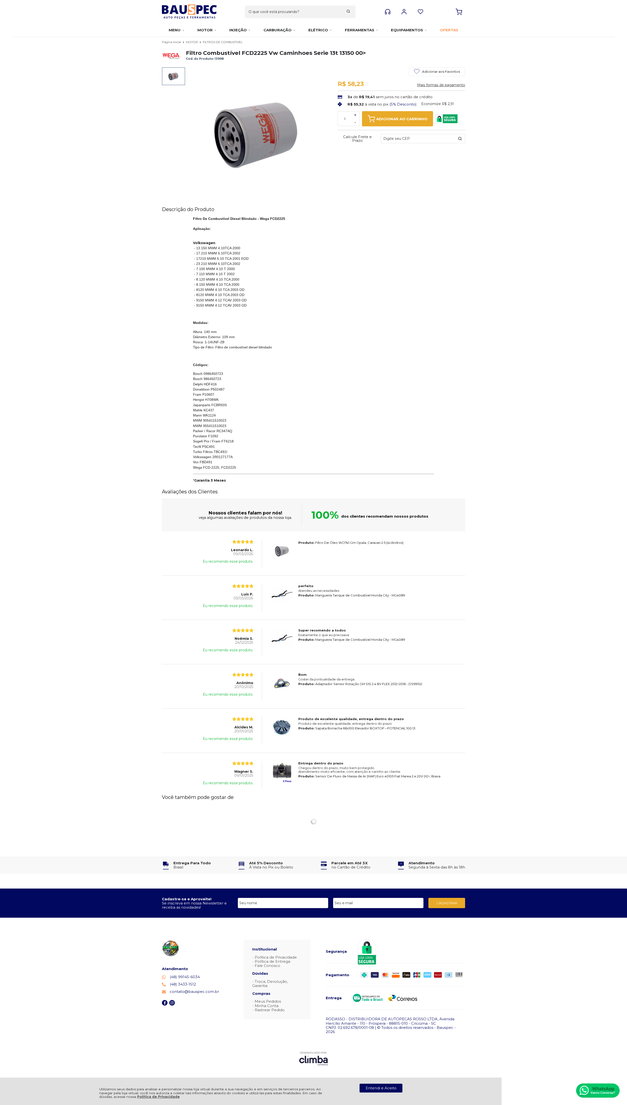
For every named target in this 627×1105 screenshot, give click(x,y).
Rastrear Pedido (270, 1010)
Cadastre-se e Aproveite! (186, 899)
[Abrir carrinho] (459, 12)
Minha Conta (266, 1005)
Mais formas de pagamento (441, 85)
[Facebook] (165, 1004)
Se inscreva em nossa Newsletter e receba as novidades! (194, 905)
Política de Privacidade (158, 1097)
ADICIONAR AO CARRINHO (401, 119)
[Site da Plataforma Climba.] (313, 1058)
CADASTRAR (446, 903)
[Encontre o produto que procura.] (348, 11)
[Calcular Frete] (460, 138)
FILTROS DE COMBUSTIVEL (223, 42)
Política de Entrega (272, 961)
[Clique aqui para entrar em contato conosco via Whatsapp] (598, 1090)
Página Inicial (172, 42)
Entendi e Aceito (381, 1088)
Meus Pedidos (268, 1001)
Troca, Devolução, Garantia (270, 983)
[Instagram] (172, 1004)
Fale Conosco (267, 965)
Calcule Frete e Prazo (357, 138)
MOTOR (192, 42)
